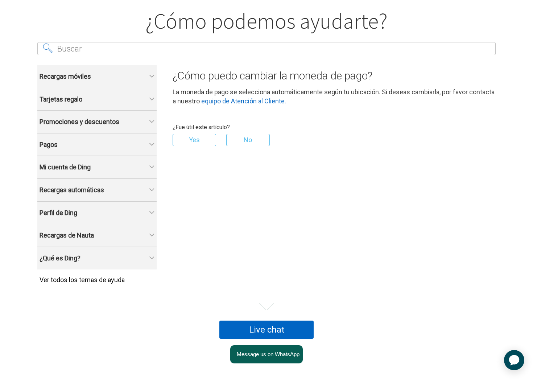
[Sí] (194, 140)
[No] (248, 140)
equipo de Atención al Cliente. (243, 101)
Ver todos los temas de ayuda (82, 280)
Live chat (266, 330)
